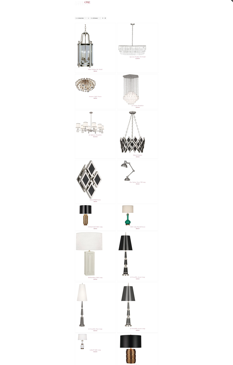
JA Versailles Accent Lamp (137, 277)
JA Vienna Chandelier (138, 105)
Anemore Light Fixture (95, 96)
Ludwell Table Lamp (95, 350)
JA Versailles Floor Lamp (95, 329)
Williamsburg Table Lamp (95, 277)
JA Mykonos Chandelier (95, 135)
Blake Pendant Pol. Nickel (95, 69)
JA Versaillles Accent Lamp (137, 328)
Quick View (136, 39)
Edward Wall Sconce (95, 200)
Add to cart (129, 39)
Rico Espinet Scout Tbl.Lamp (138, 182)
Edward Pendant (137, 155)
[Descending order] (88, 18)
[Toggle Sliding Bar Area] (232, 1)
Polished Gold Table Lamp (95, 227)
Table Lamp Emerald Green (137, 227)
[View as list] (105, 18)
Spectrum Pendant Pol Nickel (138, 57)
